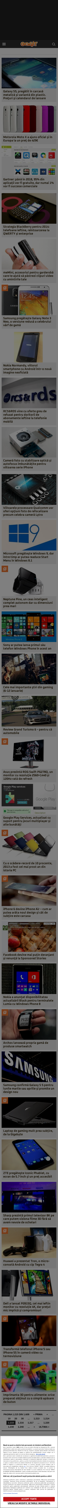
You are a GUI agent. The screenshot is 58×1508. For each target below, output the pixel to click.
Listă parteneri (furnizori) (10, 1493)
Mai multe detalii (40, 1454)
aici (25, 1466)
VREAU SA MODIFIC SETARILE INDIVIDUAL (29, 1503)
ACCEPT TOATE (29, 1499)
